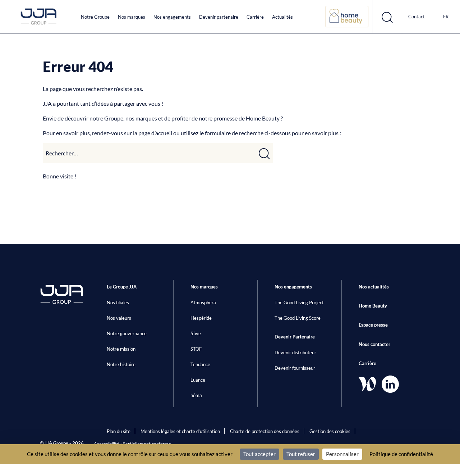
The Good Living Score (298, 318)
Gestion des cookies (329, 431)
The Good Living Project (299, 302)
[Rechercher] (264, 153)
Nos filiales (118, 302)
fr (445, 16)
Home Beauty (373, 306)
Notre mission (121, 349)
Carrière (255, 17)
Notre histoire (121, 364)
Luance (197, 380)
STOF (196, 349)
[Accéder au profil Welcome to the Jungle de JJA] (367, 384)
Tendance (200, 364)
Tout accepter (259, 454)
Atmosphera (203, 302)
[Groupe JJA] (39, 16)
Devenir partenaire (218, 17)
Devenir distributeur (295, 352)
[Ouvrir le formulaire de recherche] (387, 16)
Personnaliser (342, 454)
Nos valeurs (119, 318)
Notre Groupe (95, 17)
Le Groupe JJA (122, 287)
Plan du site (118, 431)
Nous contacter (374, 344)
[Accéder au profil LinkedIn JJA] (390, 384)
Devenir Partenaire (295, 337)
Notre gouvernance (127, 333)
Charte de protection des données (264, 431)
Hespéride (201, 318)
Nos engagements (172, 17)
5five (195, 333)
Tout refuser (300, 454)
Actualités (282, 17)
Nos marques (131, 17)
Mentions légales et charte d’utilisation (180, 431)
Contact (416, 16)
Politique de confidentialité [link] (401, 454)
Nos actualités (374, 287)
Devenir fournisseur (295, 368)
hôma (196, 395)
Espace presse (373, 325)
